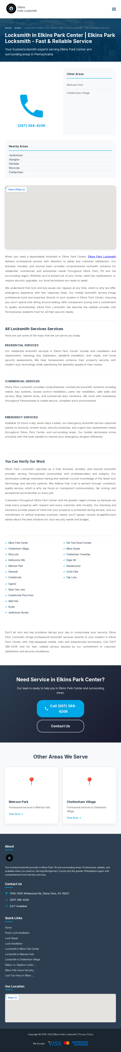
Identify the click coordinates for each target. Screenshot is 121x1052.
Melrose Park (75, 84)
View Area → (16, 814)
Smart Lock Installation (17, 932)
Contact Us (60, 726)
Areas (18, 27)
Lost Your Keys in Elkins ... (19, 975)
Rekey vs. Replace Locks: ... (20, 964)
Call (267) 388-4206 (63, 708)
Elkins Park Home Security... (20, 970)
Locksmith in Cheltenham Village (22, 959)
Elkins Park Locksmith (102, 256)
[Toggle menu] (114, 9)
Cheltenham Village (78, 92)
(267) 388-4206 (31, 126)
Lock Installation (14, 943)
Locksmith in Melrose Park (19, 954)
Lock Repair (11, 938)
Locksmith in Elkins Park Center (22, 948)
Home (8, 27)
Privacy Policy (86, 1034)
